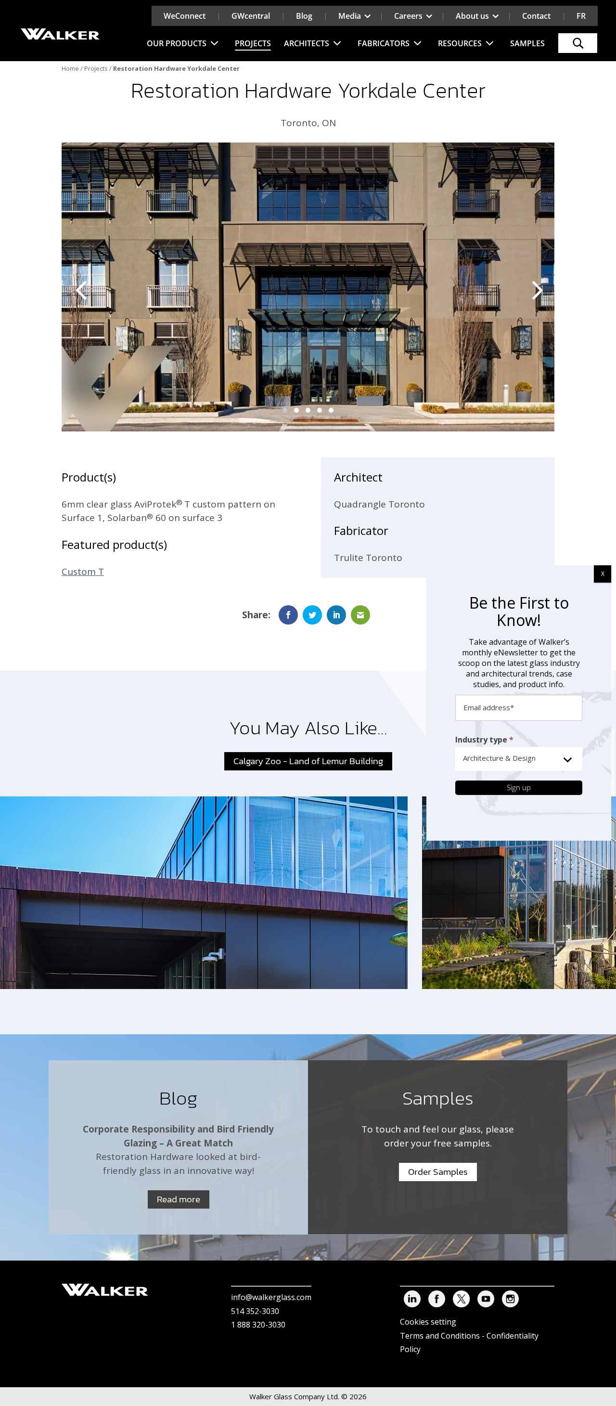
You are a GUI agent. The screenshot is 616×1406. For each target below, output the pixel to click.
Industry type (484, 739)
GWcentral (250, 16)
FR (581, 16)
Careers (408, 16)
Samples (527, 43)
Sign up (519, 787)
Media (349, 16)
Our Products (176, 43)
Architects (306, 43)
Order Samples (438, 1172)
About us (472, 16)
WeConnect (184, 16)
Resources (460, 43)
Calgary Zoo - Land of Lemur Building (308, 761)
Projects (253, 43)
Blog (304, 16)
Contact (536, 16)
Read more (178, 1199)
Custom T (83, 571)
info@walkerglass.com (271, 1297)
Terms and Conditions (440, 1335)
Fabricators (384, 43)
